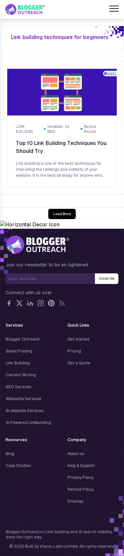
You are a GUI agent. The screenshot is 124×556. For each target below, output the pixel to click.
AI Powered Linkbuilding (28, 422)
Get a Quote (78, 363)
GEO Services (18, 387)
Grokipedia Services (24, 410)
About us (75, 453)
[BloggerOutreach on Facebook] (9, 303)
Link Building (18, 363)
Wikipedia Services (23, 398)
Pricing (74, 351)
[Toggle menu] (114, 10)
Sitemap (75, 501)
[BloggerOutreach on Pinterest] (51, 303)
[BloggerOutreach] (37, 245)
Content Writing (21, 375)
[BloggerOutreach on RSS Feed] (62, 303)
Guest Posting (19, 351)
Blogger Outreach (23, 339)
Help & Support (81, 465)
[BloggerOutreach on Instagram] (40, 303)
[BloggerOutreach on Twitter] (19, 303)
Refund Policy (80, 489)
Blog (10, 453)
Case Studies (18, 465)
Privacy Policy (80, 477)
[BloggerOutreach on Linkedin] (30, 303)
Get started (78, 339)
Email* (50, 278)
